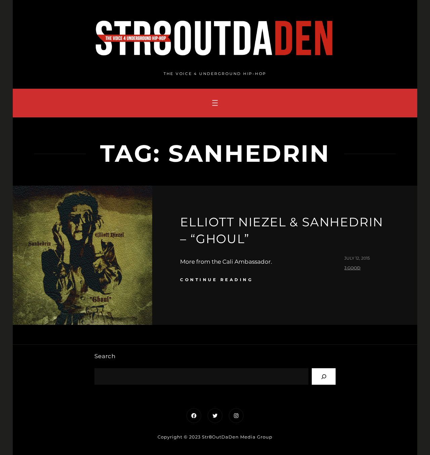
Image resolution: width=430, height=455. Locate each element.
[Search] (324, 376)
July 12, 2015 (357, 258)
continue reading (216, 279)
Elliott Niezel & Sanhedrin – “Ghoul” (281, 230)
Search (105, 356)
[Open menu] (215, 103)
